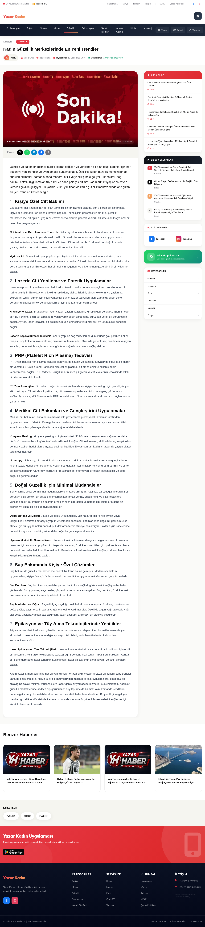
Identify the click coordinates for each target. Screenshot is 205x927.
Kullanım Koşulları (178, 921)
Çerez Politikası (177, 4)
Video (164, 30)
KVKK (162, 4)
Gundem (151, 278)
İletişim (148, 4)
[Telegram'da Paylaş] (34, 152)
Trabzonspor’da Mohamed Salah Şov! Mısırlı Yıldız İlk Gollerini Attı (173, 113)
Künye (125, 4)
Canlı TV (110, 899)
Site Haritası (196, 921)
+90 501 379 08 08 (189, 880)
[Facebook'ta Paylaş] (41, 152)
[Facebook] (193, 4)
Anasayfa (15, 28)
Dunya (150, 315)
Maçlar (109, 887)
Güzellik (70, 28)
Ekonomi (152, 286)
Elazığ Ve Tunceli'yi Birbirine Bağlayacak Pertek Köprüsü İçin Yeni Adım (170, 99)
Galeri (180, 30)
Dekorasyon (88, 28)
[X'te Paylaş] (20, 152)
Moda (57, 28)
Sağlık (30, 28)
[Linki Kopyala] (48, 152)
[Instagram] (199, 4)
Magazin (151, 308)
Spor (150, 293)
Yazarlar (196, 30)
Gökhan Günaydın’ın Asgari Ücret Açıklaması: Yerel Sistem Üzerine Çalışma (172, 128)
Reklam (136, 4)
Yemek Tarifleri (105, 30)
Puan (108, 893)
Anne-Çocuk (119, 30)
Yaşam (43, 28)
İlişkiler (133, 28)
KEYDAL (191, 894)
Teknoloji (152, 300)
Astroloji (148, 28)
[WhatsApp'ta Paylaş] (27, 152)
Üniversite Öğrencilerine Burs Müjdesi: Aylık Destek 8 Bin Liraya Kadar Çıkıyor (172, 143)
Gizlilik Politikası (158, 921)
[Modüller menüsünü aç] (198, 16)
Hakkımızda (112, 4)
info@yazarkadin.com (190, 886)
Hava (109, 881)
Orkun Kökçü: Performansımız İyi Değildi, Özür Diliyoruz (169, 84)
